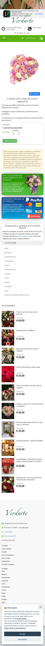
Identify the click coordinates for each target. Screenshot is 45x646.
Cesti (6, 291)
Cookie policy (6, 561)
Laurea (7, 274)
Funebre (8, 286)
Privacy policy (6, 558)
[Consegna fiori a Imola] (22, 19)
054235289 (8, 532)
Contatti (4, 552)
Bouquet (8, 253)
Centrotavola (10, 269)
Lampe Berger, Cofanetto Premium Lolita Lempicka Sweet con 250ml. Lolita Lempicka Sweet (29, 461)
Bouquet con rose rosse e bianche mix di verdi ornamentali (28, 478)
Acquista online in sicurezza (13, 200)
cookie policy (21, 618)
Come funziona (6, 549)
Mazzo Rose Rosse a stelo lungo (28, 367)
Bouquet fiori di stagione (25, 330)
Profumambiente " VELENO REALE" (29, 441)
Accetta (22, 634)
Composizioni (10, 257)
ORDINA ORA (9, 141)
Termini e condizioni (8, 564)
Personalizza (22, 639)
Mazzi (6, 278)
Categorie (10, 243)
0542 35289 (37, 28)
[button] (40, 38)
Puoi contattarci (24, 236)
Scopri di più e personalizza (14, 628)
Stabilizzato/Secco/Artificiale (16, 295)
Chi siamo (5, 545)
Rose (6, 248)
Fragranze (8, 261)
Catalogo (31, 38)
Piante (7, 282)
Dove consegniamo (8, 555)
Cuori (6, 265)
